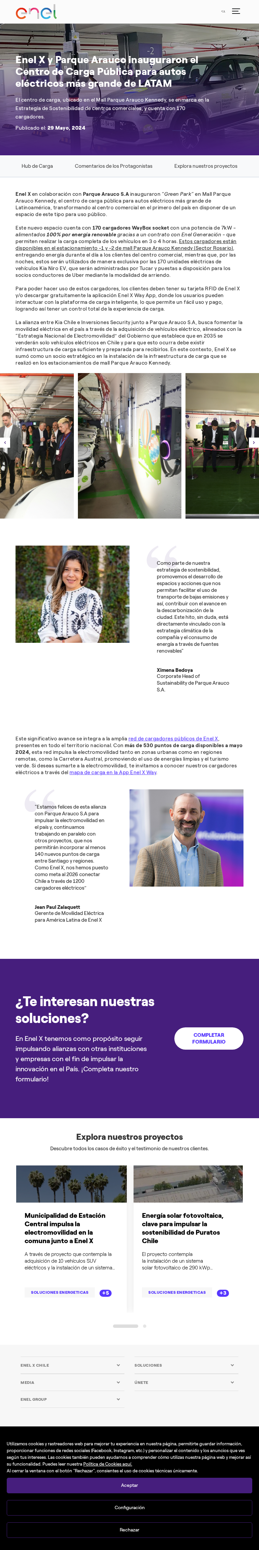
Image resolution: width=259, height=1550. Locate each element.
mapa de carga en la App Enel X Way (112, 772)
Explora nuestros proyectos (205, 166)
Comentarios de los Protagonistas (113, 166)
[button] (126, 1326)
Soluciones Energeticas (59, 1292)
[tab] (70, 1365)
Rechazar (129, 1530)
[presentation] (5, 443)
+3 (223, 1293)
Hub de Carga (37, 166)
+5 (105, 1293)
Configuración (130, 1507)
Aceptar (129, 1485)
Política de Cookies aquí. (107, 1464)
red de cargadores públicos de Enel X (173, 739)
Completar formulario (209, 1038)
